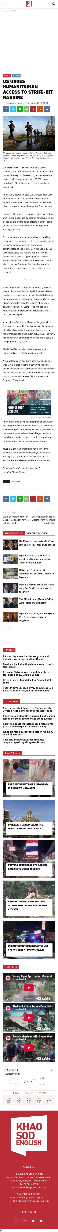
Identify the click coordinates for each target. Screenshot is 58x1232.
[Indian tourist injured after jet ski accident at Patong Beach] (29, 940)
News (7, 75)
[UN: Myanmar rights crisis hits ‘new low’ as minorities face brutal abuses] (10, 545)
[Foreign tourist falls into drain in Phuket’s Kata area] (29, 778)
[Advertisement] (29, 43)
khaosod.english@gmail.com (32, 1187)
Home (5, 11)
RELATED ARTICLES (14, 533)
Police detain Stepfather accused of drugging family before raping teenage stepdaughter (29, 717)
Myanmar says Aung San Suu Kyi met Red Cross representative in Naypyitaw (37, 617)
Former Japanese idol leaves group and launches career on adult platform (26, 658)
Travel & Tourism (13, 753)
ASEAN (14, 11)
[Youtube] (41, 1221)
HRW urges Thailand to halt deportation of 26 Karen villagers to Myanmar (36, 573)
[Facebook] (17, 1221)
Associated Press (14, 103)
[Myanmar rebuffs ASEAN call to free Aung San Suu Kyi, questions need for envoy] (10, 588)
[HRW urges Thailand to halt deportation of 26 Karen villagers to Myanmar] (10, 573)
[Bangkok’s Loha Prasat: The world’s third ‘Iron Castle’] (29, 819)
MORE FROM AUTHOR (37, 533)
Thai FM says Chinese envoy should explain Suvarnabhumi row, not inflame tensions (28, 689)
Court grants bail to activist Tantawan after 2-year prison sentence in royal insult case (28, 709)
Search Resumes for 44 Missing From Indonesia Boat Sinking (43, 519)
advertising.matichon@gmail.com (32, 1197)
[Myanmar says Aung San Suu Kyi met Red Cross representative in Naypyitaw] (10, 617)
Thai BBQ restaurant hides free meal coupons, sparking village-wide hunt (24, 741)
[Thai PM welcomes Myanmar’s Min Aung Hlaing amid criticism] (10, 602)
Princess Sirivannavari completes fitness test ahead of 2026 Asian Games (27, 673)
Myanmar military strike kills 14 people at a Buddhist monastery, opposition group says (34, 559)
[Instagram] (25, 1221)
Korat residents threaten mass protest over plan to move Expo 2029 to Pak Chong (28, 725)
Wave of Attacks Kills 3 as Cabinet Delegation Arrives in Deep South (16, 519)
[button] (54, 4)
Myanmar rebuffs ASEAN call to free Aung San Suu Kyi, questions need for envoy (36, 588)
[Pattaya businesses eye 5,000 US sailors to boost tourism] (29, 859)
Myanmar (16, 481)
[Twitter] (33, 1221)
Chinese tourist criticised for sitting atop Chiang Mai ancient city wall (27, 905)
